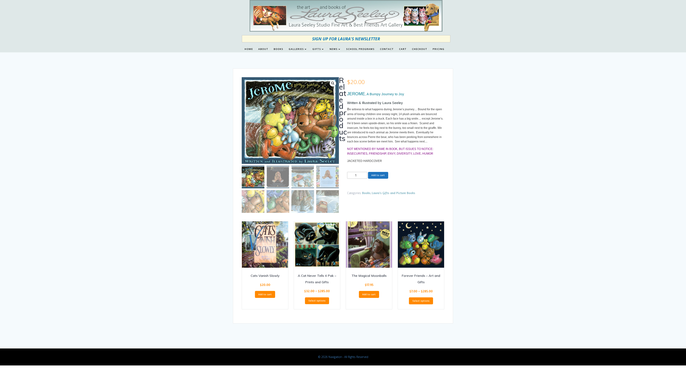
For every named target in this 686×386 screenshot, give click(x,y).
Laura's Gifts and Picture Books (393, 193)
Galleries (296, 49)
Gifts (316, 49)
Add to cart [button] (265, 294)
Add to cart (378, 175)
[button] (333, 83)
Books (278, 49)
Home (249, 49)
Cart (403, 49)
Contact (387, 49)
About (263, 49)
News (334, 49)
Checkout (419, 49)
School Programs (360, 49)
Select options (317, 300)
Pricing (438, 49)
